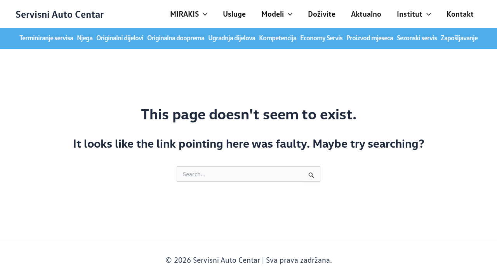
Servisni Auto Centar (60, 14)
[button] (203, 13)
